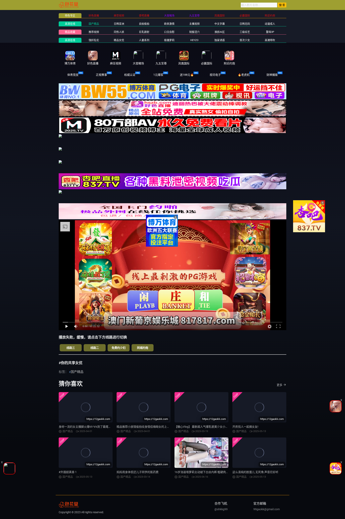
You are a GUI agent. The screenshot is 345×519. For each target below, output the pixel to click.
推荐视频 (94, 31)
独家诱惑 (219, 40)
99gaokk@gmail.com (266, 509)
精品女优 (119, 40)
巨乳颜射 (144, 31)
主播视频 (194, 23)
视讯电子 (215, 74)
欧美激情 (169, 23)
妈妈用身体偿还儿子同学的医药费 (138, 472)
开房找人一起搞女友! (245, 426)
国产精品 (94, 23)
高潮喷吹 (270, 40)
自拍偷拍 (144, 23)
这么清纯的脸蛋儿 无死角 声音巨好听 (255, 472)
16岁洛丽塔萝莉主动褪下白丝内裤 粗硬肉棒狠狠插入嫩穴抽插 (212, 472)
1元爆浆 (158, 74)
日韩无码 (245, 23)
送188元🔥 (187, 74)
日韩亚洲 (119, 23)
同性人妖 (119, 31)
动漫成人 (270, 23)
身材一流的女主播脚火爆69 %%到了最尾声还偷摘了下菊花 (95, 426)
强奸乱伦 (94, 40)
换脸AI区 (220, 31)
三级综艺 (245, 31)
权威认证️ (129, 74)
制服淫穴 (194, 31)
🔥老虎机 (244, 74)
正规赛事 (101, 74)
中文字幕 (219, 23)
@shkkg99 (221, 509)
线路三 (70, 347)
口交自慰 (169, 31)
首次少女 (245, 40)
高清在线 (70, 23)
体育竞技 (72, 74)
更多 (279, 385)
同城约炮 (142, 347)
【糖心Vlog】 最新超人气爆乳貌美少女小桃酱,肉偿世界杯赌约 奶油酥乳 (218, 426)
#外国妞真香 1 (68, 472)
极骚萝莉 (169, 40)
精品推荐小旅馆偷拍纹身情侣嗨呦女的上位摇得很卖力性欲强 (154, 426)
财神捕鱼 (272, 74)
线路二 (94, 347)
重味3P (270, 31)
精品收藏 (70, 31)
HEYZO (194, 40)
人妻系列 (144, 40)
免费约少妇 (119, 347)
